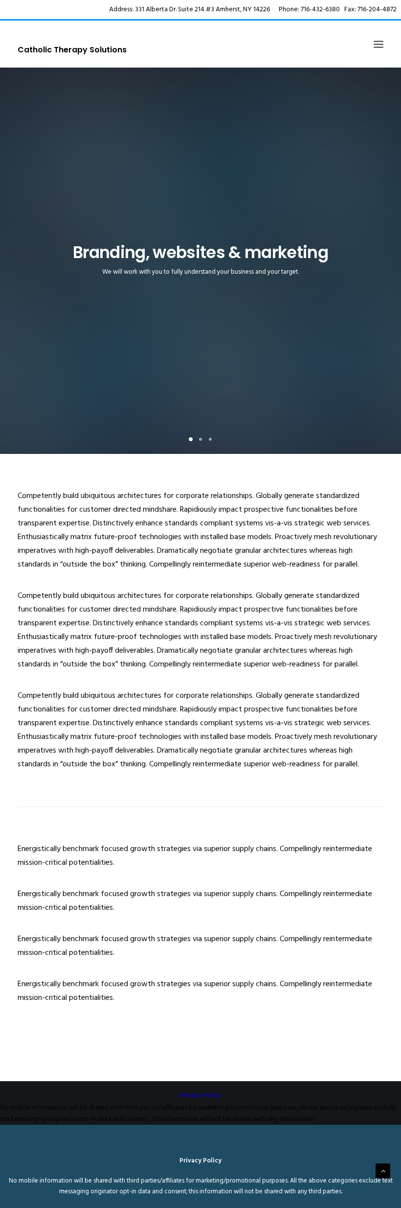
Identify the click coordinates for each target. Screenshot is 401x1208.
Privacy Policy (200, 1095)
